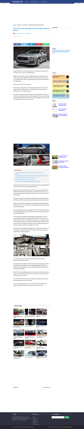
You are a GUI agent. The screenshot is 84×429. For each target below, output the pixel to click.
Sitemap (34, 422)
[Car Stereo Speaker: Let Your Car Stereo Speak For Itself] (30, 312)
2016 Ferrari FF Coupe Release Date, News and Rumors (28, 181)
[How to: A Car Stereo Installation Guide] (18, 353)
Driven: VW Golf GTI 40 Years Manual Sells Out (30, 347)
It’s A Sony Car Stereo (29, 357)
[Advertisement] (42, 13)
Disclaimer (35, 419)
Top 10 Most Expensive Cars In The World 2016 (41, 337)
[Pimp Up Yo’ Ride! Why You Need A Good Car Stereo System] (18, 333)
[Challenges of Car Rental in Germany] (41, 312)
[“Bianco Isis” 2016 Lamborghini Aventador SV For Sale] (41, 343)
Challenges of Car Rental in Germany (41, 316)
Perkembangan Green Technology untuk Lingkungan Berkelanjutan (59, 95)
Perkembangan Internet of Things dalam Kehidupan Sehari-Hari (59, 91)
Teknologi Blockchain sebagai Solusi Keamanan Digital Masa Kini (59, 86)
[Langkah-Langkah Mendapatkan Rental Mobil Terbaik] (18, 312)
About (34, 416)
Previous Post (46, 387)
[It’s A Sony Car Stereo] (30, 353)
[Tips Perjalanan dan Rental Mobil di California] (18, 322)
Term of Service (36, 424)
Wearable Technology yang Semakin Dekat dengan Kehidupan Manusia (59, 81)
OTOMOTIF (19, 36)
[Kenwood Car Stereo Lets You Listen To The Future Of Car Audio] (30, 333)
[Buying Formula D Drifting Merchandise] (18, 343)
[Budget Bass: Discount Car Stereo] (41, 322)
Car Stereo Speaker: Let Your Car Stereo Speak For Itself (30, 316)
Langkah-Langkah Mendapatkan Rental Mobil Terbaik (18, 316)
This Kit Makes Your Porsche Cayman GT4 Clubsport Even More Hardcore (31, 175)
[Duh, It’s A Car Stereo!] (30, 322)
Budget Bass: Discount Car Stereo (41, 327)
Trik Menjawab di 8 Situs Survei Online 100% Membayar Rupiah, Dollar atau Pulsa (61, 52)
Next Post (16, 387)
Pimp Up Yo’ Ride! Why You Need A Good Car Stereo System (18, 337)
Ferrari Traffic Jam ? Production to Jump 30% (25, 179)
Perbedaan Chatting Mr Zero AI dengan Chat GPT (58, 76)
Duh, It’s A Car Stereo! (29, 326)
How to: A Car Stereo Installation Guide (17, 358)
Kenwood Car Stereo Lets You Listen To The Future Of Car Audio (30, 337)
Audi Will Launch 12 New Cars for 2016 (41, 358)
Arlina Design (55, 427)
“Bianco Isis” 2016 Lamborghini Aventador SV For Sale (41, 348)
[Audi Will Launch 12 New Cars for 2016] (41, 353)
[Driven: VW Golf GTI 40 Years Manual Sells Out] (30, 343)
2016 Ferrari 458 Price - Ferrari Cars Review (25, 177)
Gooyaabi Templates (68, 427)
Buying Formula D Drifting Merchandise (17, 347)
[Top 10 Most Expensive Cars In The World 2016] (41, 333)
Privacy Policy (35, 421)
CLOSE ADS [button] (5, 3)
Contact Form (35, 418)
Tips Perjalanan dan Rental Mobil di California (18, 327)
